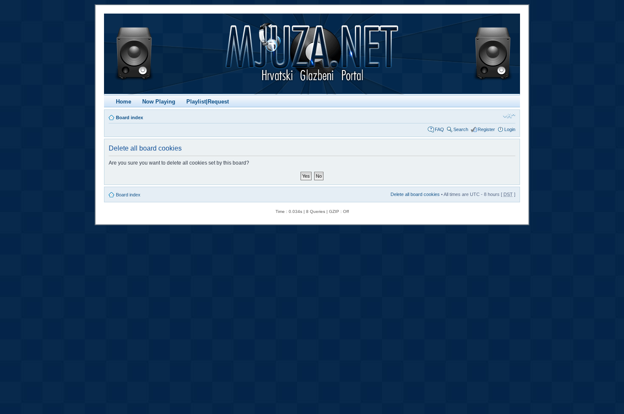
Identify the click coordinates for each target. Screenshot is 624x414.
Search (460, 129)
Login (509, 129)
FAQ (439, 129)
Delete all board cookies (415, 194)
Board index (129, 117)
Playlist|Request (207, 101)
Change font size (509, 116)
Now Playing (158, 101)
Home (123, 101)
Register (486, 129)
